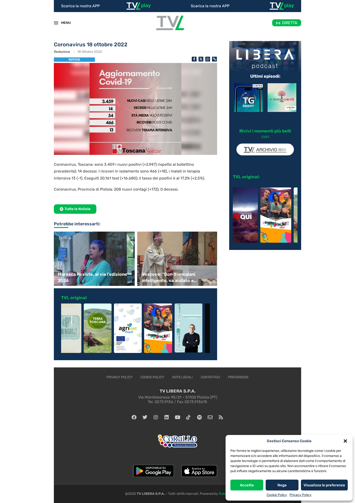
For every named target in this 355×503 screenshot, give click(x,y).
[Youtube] (177, 417)
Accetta (247, 485)
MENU (63, 23)
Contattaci (210, 377)
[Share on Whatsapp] (207, 59)
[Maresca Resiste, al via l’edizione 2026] (93, 259)
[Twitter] (145, 417)
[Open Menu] (56, 23)
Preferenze (238, 377)
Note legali (182, 377)
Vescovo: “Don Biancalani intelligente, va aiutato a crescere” (168, 277)
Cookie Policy (277, 495)
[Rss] (221, 417)
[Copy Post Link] (214, 59)
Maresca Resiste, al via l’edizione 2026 (92, 277)
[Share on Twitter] (201, 59)
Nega (282, 485)
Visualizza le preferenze (324, 485)
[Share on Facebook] (194, 59)
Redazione (62, 52)
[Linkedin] (166, 417)
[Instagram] (156, 417)
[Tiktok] (188, 417)
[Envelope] (210, 417)
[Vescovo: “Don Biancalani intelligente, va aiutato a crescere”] (177, 259)
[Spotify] (199, 417)
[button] (345, 441)
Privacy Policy (301, 495)
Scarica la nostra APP (80, 6)
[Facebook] (134, 417)
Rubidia (224, 494)
